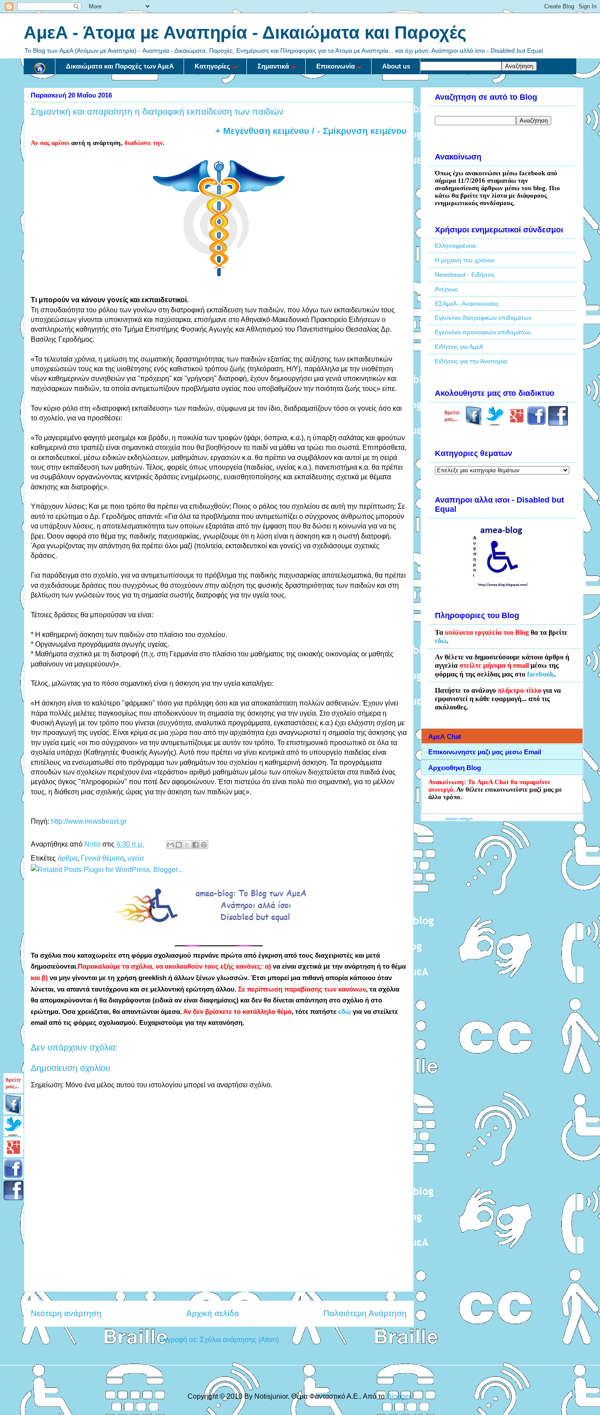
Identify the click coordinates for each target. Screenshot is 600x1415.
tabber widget (459, 818)
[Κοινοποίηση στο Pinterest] (203, 844)
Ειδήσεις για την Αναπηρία (471, 361)
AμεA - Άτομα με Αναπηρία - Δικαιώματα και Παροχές (245, 32)
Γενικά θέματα (102, 858)
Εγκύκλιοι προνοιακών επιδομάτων (483, 332)
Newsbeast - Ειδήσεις (465, 274)
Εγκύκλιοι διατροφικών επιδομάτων (483, 317)
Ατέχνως (446, 289)
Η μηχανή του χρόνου (465, 260)
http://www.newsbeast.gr (89, 821)
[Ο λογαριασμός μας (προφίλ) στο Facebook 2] (558, 423)
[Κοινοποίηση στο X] (187, 844)
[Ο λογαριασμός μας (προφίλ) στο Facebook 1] (536, 423)
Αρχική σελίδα (212, 1313)
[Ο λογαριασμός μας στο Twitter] (495, 423)
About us (396, 66)
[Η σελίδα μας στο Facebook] (474, 423)
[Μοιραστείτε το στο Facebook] (195, 844)
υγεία (135, 858)
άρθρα (67, 858)
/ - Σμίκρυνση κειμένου (358, 131)
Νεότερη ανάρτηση (66, 1313)
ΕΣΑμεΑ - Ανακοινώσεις (467, 303)
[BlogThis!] (178, 844)
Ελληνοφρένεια (455, 245)
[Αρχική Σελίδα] (39, 66)
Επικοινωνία (335, 66)
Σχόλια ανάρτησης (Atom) (239, 1339)
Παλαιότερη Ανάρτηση (365, 1313)
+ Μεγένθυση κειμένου (262, 131)
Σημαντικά (273, 66)
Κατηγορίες (212, 66)
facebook (540, 674)
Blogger (399, 1396)
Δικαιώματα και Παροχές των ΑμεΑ (120, 66)
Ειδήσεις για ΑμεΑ (459, 346)
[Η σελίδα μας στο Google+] (517, 423)
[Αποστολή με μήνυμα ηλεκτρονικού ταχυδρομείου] (170, 844)
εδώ (344, 1011)
